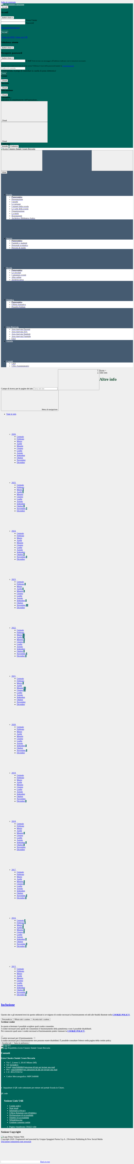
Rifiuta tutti (22, 1019)
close (4, 172)
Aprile (19, 444)
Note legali (13, 1108)
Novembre (21, 460)
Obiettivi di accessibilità (19, 1118)
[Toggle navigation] (21, 160)
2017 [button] (14, 870)
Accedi (4, 7)
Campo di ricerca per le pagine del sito (17, 388)
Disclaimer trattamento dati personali (16, 1141)
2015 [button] (14, 966)
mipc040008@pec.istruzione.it (34, 1070)
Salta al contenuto (8, 2)
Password (30, 23)
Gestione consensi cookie (19, 1122)
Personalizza (7, 1019)
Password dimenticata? (10, 28)
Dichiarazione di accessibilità (21, 1115)
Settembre (21, 455)
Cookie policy (15, 1106)
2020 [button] (14, 724)
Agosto (20, 453)
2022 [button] (14, 628)
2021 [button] (14, 676)
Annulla (5, 146)
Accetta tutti (41, 1019)
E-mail (28, 61)
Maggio (20, 446)
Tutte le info (11, 414)
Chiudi (4, 81)
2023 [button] (14, 579)
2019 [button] (14, 773)
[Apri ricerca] (112, 160)
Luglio (19, 451)
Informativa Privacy (17, 1110)
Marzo (19, 441)
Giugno (20, 448)
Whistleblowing (15, 1120)
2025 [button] (14, 483)
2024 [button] (14, 531)
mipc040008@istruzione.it (33, 1067)
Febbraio (20, 439)
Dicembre (21, 462)
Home (101, 370)
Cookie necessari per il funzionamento (17, 1038)
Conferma (14, 146)
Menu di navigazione (49, 409)
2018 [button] (14, 821)
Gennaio (20, 436)
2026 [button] (14, 434)
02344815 (14, 1065)
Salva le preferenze (21, 1043)
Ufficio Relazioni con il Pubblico (23, 1113)
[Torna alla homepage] (67, 149)
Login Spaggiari (68, 66)
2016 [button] (14, 918)
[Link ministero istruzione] (12, 4)
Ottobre (20, 458)
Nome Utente (31, 20)
